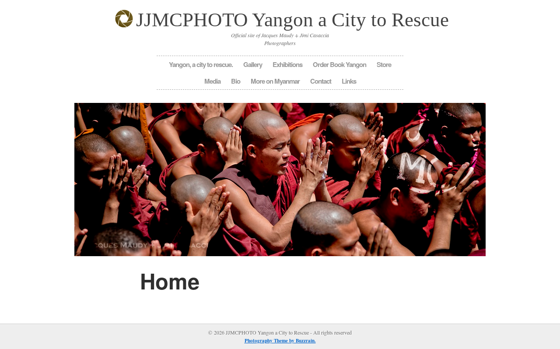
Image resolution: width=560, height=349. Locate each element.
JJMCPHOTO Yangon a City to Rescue (292, 20)
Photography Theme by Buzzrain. (280, 340)
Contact (320, 81)
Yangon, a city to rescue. (201, 64)
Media (212, 81)
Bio (235, 81)
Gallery (252, 64)
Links (349, 81)
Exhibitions (287, 64)
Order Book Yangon (339, 64)
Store (384, 64)
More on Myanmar (275, 81)
